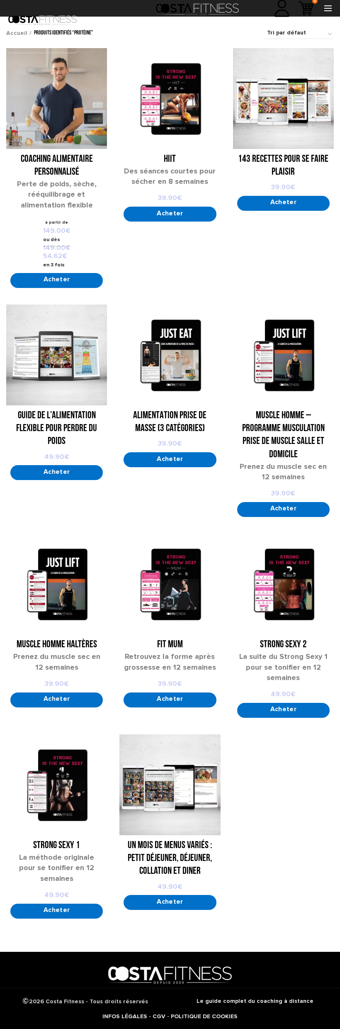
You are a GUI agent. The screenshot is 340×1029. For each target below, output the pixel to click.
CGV (159, 1016)
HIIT (170, 159)
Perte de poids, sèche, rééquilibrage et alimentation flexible (57, 194)
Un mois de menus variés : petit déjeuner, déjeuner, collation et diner (170, 858)
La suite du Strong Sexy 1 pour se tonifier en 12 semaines (283, 667)
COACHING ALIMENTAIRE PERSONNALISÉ (57, 165)
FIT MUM (170, 645)
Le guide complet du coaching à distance (255, 1001)
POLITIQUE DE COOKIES (204, 1016)
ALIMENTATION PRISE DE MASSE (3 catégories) (169, 422)
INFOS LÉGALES (124, 1016)
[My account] (282, 8)
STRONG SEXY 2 (283, 645)
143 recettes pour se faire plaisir (283, 165)
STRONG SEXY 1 (56, 846)
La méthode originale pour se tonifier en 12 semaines (56, 868)
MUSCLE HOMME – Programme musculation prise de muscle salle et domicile (283, 435)
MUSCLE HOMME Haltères (57, 645)
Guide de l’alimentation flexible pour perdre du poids (56, 428)
